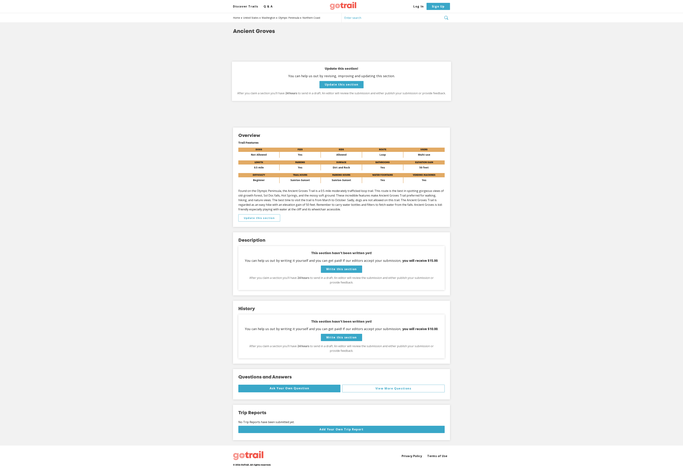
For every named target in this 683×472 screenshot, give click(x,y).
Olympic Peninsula (288, 17)
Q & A (268, 6)
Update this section (341, 85)
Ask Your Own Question (289, 388)
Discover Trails (245, 6)
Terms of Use (437, 456)
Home (236, 17)
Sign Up (438, 6)
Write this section (341, 269)
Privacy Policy (412, 456)
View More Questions (393, 388)
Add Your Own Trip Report (341, 429)
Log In (418, 6)
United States (251, 17)
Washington (268, 17)
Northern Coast (311, 17)
